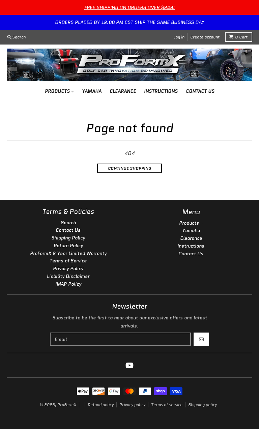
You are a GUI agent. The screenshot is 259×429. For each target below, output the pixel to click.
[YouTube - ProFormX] (129, 365)
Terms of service (166, 404)
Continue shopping (129, 168)
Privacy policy (132, 404)
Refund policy (101, 404)
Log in (178, 37)
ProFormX (66, 404)
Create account (205, 37)
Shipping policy (202, 404)
